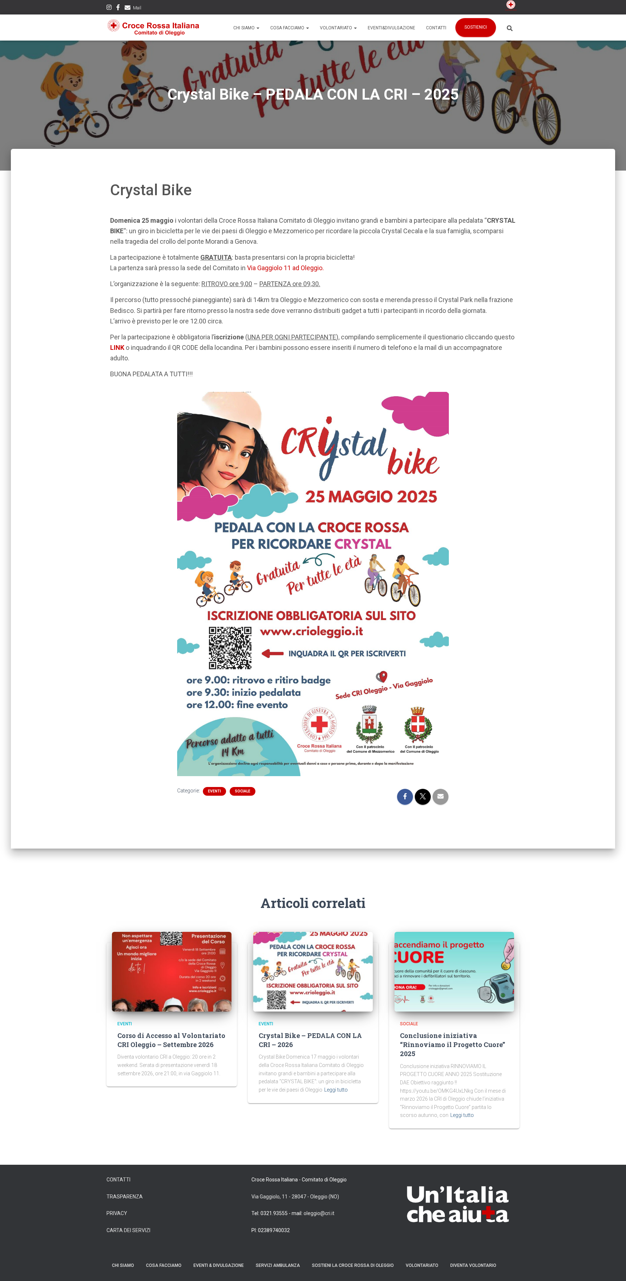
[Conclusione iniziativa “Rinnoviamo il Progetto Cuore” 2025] (454, 972)
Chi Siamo (244, 27)
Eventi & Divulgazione (218, 1265)
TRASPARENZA (125, 1197)
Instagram (109, 8)
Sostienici (475, 27)
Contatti (436, 27)
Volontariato (336, 27)
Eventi (214, 791)
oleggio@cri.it (319, 1213)
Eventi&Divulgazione (391, 27)
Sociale (242, 791)
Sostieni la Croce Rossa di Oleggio (353, 1265)
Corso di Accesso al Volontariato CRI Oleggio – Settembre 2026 (171, 1040)
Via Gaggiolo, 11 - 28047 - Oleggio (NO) (295, 1197)
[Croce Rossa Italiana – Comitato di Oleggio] (153, 27)
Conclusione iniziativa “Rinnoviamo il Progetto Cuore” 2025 (452, 1044)
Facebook (118, 8)
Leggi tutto (336, 1090)
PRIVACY (117, 1213)
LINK (117, 347)
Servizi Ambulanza (278, 1265)
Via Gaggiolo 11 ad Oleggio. (285, 268)
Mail (137, 8)
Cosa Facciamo (287, 27)
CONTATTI (118, 1179)
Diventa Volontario (473, 1265)
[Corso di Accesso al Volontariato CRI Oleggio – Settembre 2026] (171, 972)
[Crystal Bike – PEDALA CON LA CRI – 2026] (313, 972)
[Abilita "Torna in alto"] (611, 1266)
